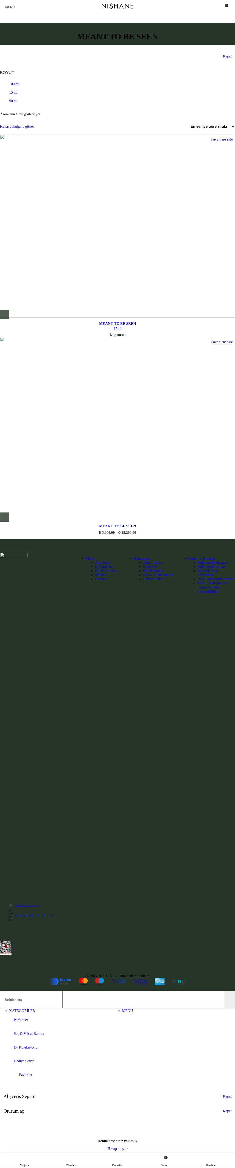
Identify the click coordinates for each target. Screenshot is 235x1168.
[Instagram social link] (14, 933)
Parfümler (150, 567)
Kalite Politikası (106, 571)
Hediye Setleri (153, 579)
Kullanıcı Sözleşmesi (212, 562)
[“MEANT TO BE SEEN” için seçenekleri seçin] (4, 517)
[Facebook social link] (3, 933)
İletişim (100, 575)
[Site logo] (117, 10)
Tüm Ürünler (152, 562)
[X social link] (8, 933)
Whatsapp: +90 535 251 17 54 (34, 915)
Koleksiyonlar (153, 571)
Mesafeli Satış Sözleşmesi (207, 573)
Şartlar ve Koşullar (201, 558)
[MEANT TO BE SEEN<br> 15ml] (117, 227)
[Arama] (229, 999)
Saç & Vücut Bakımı (158, 575)
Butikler (101, 579)
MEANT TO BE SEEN (117, 526)
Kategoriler (142, 558)
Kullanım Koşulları (211, 567)
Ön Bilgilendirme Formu (215, 579)
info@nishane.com (27, 905)
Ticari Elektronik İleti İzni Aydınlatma (212, 585)
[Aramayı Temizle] (221, 999)
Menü (90, 558)
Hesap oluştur (118, 1149)
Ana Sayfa (102, 562)
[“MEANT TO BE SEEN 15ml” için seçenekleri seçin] (4, 314)
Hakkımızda (104, 567)
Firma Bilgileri (207, 591)
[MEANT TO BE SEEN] (117, 429)
